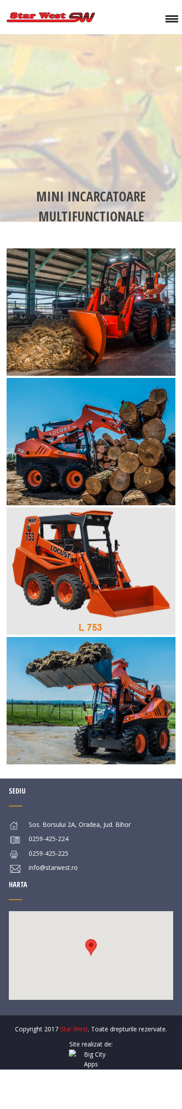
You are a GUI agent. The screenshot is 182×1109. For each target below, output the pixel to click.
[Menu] (171, 17)
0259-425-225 (48, 853)
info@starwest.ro (53, 867)
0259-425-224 (48, 838)
